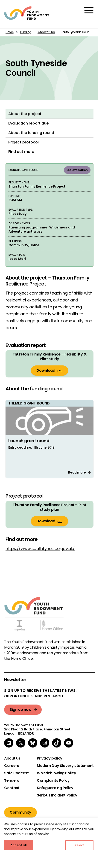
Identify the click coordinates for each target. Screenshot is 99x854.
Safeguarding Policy (55, 788)
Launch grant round (29, 441)
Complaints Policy (53, 780)
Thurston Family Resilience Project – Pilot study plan (49, 507)
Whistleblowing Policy (56, 773)
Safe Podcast (16, 773)
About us (12, 758)
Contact (11, 788)
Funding (25, 32)
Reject (79, 845)
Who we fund (46, 32)
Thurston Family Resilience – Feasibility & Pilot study (50, 356)
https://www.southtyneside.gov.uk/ (40, 548)
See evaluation (77, 170)
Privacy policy (49, 758)
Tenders (11, 780)
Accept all (18, 845)
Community (20, 812)
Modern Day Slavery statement (65, 765)
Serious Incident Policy (57, 795)
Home (10, 32)
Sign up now (21, 709)
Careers (11, 765)
